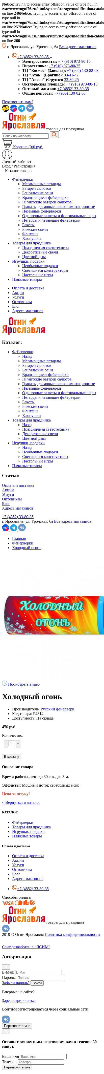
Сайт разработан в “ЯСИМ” (26, 947)
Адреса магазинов (27, 311)
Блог (16, 306)
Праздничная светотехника (45, 429)
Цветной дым (34, 438)
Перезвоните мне (17, 1026)
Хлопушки (31, 415)
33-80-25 (71, 79)
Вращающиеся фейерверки (45, 374)
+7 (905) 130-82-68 (82, 70)
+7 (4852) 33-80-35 (73, 89)
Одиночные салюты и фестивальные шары (59, 393)
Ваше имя (10, 1056)
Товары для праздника (31, 420)
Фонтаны (30, 411)
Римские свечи (35, 406)
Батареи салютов (36, 365)
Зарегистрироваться (19, 1000)
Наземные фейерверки (41, 388)
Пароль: (9, 977)
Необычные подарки (40, 452)
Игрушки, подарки (28, 443)
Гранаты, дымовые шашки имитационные (58, 384)
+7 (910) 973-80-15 (81, 84)
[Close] (6, 967)
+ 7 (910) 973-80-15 (74, 61)
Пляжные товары (27, 466)
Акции (18, 292)
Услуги (18, 297)
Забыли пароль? (16, 983)
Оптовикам (22, 302)
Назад (27, 356)
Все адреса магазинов (77, 47)
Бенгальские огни (37, 370)
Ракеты (28, 402)
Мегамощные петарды (41, 361)
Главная (19, 538)
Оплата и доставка (28, 288)
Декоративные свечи (40, 434)
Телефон (9, 1062)
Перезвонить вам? (17, 102)
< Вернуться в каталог (21, 802)
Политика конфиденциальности (72, 934)
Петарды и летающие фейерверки (51, 397)
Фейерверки (22, 352)
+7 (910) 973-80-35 (64, 66)
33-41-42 (71, 75)
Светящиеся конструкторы (45, 456)
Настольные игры (37, 461)
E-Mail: (8, 972)
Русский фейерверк (57, 709)
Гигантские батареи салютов (47, 379)
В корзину (11, 757)
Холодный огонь (26, 547)
